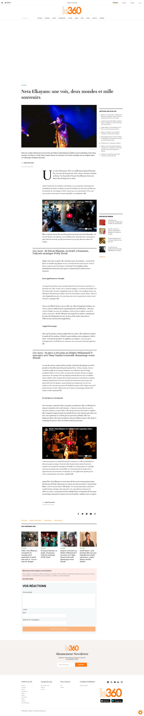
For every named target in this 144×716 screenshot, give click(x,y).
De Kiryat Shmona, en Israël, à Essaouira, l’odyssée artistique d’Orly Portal (61, 252)
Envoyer (81, 664)
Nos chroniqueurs (25, 702)
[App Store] (105, 700)
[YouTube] (115, 682)
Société (54, 18)
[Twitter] (111, 682)
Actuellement (24, 18)
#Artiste (24, 520)
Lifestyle (94, 18)
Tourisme (101, 18)
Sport (82, 18)
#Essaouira (58, 520)
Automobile (24, 697)
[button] (140, 712)
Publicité (43, 687)
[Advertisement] (50, 45)
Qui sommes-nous (45, 685)
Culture (70, 18)
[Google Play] (117, 700)
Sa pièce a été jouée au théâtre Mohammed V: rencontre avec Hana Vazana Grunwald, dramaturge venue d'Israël (64, 355)
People (88, 18)
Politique (39, 18)
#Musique (48, 520)
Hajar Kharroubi (29, 163)
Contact (62, 687)
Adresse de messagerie (31, 620)
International (62, 18)
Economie (47, 18)
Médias (76, 18)
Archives (43, 689)
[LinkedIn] (118, 682)
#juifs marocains (36, 520)
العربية (140, 2)
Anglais (132, 2)
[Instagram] (122, 682)
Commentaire (27, 592)
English (124, 2)
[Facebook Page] (108, 682)
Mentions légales (84, 685)
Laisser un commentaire (59, 629)
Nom (24, 613)
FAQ (61, 685)
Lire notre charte (27, 579)
